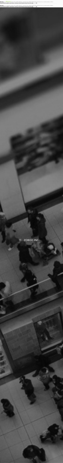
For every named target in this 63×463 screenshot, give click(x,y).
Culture (50, 1)
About (38, 1)
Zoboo (13, 1)
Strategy (41, 1)
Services (46, 1)
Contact (55, 1)
